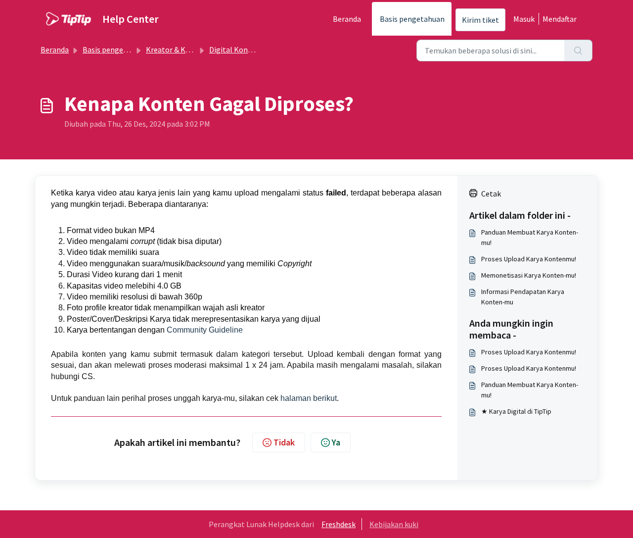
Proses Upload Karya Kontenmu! (528, 258)
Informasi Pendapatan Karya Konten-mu (522, 296)
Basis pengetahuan (412, 19)
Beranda (347, 19)
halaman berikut (308, 398)
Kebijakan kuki (393, 524)
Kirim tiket (480, 20)
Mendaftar (560, 19)
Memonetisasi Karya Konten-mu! (528, 275)
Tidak (284, 442)
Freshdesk (338, 524)
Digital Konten (234, 49)
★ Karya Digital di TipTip (516, 411)
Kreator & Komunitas (182, 49)
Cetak (491, 193)
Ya (336, 442)
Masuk (524, 19)
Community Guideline (205, 330)
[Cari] (578, 50)
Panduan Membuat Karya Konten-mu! (529, 237)
